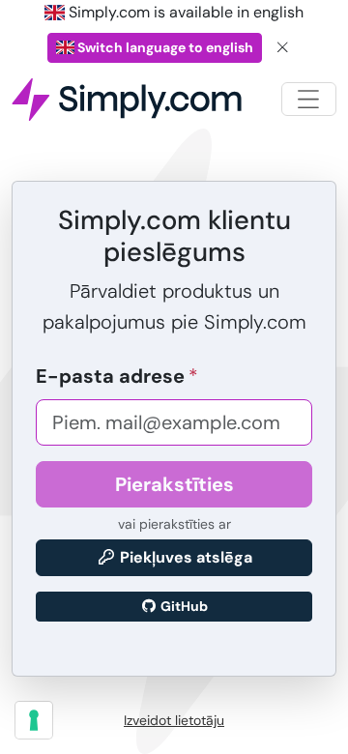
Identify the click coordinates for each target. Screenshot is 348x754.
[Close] (283, 48)
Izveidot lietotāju (174, 720)
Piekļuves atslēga (184, 557)
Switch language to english (163, 47)
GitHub (183, 606)
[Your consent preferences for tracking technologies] (33, 720)
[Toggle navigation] (308, 99)
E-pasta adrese (110, 376)
